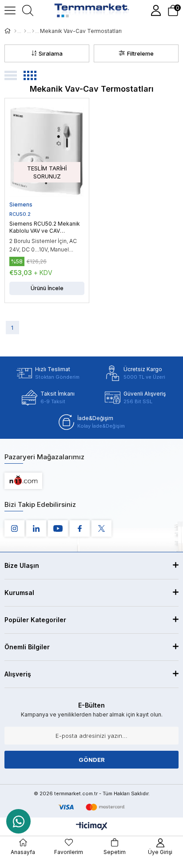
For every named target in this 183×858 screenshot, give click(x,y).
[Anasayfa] (15, 31)
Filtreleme (140, 53)
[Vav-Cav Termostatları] (33, 31)
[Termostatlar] (25, 31)
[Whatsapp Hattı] (18, 821)
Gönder (92, 759)
